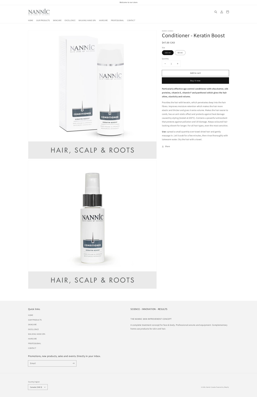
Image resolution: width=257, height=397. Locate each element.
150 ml (168, 52)
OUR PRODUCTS (34, 320)
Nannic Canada (211, 387)
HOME (30, 315)
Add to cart (195, 73)
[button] (216, 12)
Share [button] (167, 146)
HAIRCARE (32, 339)
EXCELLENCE (33, 329)
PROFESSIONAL (34, 343)
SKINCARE (32, 324)
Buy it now (195, 80)
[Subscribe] (73, 363)
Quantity (165, 58)
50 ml (180, 52)
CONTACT (32, 348)
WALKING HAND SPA (36, 334)
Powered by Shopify (222, 387)
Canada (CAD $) (36, 387)
